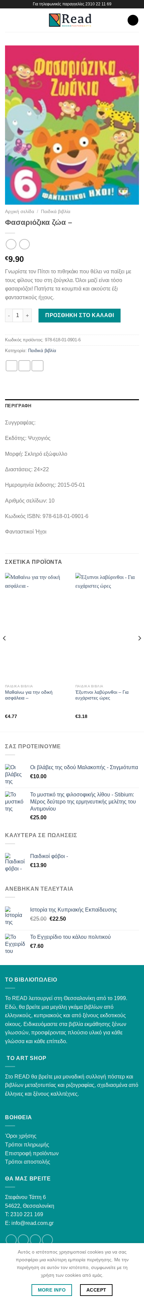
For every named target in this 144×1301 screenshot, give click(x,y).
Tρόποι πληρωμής (27, 1145)
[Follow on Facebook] (11, 1239)
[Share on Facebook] (24, 365)
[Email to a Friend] (37, 365)
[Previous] (4, 651)
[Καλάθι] (133, 20)
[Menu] (9, 20)
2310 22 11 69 (98, 4)
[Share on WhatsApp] (12, 365)
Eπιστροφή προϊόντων (32, 1153)
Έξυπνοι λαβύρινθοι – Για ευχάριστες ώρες (102, 695)
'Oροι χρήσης (21, 1136)
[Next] (139, 651)
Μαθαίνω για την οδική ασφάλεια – (29, 695)
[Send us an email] (35, 1239)
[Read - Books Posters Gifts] (70, 20)
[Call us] (47, 1239)
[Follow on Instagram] (23, 1239)
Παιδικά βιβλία (55, 211)
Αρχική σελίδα (19, 211)
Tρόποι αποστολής (27, 1162)
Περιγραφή (18, 405)
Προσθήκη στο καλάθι (79, 315)
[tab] (72, 406)
